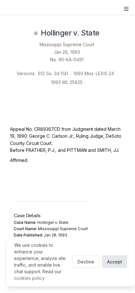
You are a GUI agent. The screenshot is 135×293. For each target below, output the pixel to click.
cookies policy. (29, 278)
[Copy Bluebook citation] (106, 33)
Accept (114, 261)
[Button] (126, 9)
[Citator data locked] (36, 33)
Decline (86, 261)
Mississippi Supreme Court (67, 44)
